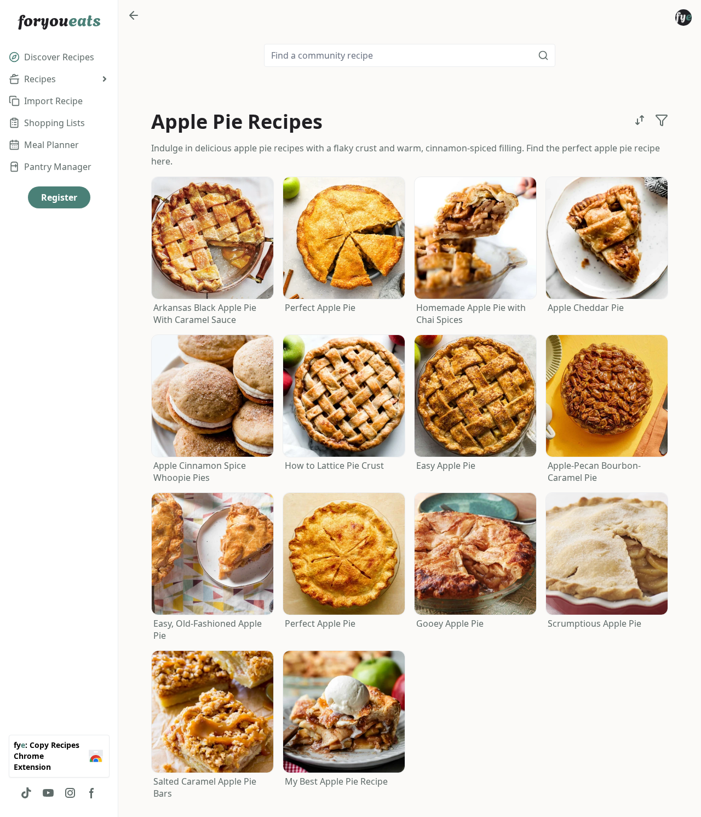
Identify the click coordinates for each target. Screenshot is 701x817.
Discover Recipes (59, 57)
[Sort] (639, 120)
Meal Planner (51, 145)
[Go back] (134, 15)
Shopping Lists (54, 123)
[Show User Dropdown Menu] (683, 17)
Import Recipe (53, 101)
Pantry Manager (57, 167)
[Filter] (661, 120)
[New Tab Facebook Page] (92, 792)
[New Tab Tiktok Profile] (26, 792)
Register (59, 197)
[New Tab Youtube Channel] (48, 792)
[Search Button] (543, 55)
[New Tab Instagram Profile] (70, 792)
